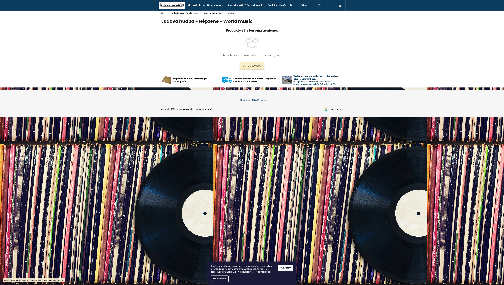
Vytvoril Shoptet (335, 109)
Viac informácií (263, 271)
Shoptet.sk (245, 100)
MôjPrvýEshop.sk (258, 100)
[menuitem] (205, 5)
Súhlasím (285, 267)
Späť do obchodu (252, 66)
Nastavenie (219, 278)
